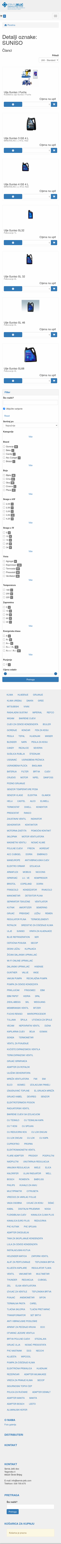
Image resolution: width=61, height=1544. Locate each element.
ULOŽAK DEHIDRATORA (18, 1072)
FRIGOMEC (30, 990)
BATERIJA (12, 771)
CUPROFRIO (13, 1143)
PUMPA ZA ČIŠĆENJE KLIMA (21, 1362)
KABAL (10, 1208)
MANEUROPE (13, 860)
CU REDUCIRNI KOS (17, 1131)
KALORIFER (13, 1173)
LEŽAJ (37, 913)
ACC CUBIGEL (14, 854)
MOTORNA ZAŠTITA (16, 830)
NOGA (48, 1208)
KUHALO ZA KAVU (28, 1185)
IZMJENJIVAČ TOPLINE (18, 1090)
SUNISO (21, 931)
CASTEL (21, 801)
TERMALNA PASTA (16, 1303)
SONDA (10, 1037)
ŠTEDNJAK (34, 753)
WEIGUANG (39, 1001)
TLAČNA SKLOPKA (16, 1309)
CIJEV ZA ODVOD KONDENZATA (22, 724)
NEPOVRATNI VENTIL (29, 1025)
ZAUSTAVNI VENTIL (16, 818)
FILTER (24, 771)
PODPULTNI (48, 1155)
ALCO (33, 801)
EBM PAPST (13, 996)
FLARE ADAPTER (15, 1155)
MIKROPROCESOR (36, 1013)
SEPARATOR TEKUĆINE (18, 901)
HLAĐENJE (23, 694)
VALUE (25, 972)
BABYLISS (39, 1179)
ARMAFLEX (12, 871)
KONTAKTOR (31, 824)
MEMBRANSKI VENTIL (18, 1007)
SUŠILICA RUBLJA (16, 753)
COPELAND (26, 883)
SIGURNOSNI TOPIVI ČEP (19, 1386)
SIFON (42, 1297)
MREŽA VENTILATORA (18, 1078)
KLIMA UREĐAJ (14, 700)
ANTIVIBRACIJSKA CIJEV (37, 860)
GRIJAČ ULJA (13, 1344)
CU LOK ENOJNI (39, 1131)
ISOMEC (21, 1084)
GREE (41, 700)
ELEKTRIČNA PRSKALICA (19, 1368)
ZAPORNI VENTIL (39, 1256)
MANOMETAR (13, 895)
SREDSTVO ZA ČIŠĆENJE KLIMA (37, 925)
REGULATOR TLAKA (41, 1267)
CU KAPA (43, 1137)
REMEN (49, 913)
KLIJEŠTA (11, 1356)
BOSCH (10, 1179)
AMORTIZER (25, 907)
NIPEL (36, 777)
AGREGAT (44, 848)
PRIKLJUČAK (13, 990)
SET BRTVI (35, 1315)
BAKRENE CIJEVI (27, 718)
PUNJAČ (11, 1297)
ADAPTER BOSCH (15, 1403)
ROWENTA (24, 1179)
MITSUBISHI (13, 706)
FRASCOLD (12, 889)
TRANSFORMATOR (16, 1315)
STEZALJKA (40, 1338)
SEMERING (41, 907)
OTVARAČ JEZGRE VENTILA (20, 1332)
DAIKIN (30, 700)
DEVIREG (31, 1096)
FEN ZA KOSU (42, 730)
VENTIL (10, 1273)
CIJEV (47, 771)
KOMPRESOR (40, 877)
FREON (31, 848)
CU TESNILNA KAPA (33, 1120)
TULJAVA (11, 1019)
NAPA (24, 741)
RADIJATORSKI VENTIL (18, 1108)
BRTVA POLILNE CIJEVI (18, 1338)
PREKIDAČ (24, 913)
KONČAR (26, 730)
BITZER (37, 1007)
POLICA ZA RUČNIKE (17, 1392)
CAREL (33, 1303)
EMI (44, 1078)
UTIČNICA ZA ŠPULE (42, 1019)
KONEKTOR (41, 806)
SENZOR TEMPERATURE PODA (22, 789)
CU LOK (31, 1137)
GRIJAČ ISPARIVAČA (17, 1061)
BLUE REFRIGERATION (18, 936)
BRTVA (36, 771)
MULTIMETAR (42, 1273)
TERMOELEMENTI (40, 919)
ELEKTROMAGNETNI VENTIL (21, 1149)
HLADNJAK (35, 736)
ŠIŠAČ (51, 1202)
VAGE (36, 972)
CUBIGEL (42, 1279)
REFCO (50, 712)
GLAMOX (46, 795)
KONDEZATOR (30, 889)
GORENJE (12, 730)
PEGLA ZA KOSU (39, 741)
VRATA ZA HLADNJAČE (40, 931)
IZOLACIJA (35, 866)
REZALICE (24, 747)
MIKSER (49, 736)
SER (36, 936)
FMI (35, 1078)
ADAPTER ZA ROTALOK (18, 1066)
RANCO (27, 812)
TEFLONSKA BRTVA (44, 1261)
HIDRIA (26, 996)
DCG (29, 1350)
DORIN (29, 854)
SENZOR (45, 1096)
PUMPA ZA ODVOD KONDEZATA (22, 984)
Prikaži (55, 55)
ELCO (9, 1084)
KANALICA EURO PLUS (18, 1220)
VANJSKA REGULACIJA (18, 1167)
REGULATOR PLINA (16, 919)
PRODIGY (33, 1155)
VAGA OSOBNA (14, 1202)
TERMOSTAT (13, 806)
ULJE (9, 931)
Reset (7, 415)
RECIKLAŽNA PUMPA (37, 978)
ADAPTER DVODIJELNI (18, 1232)
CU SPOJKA (27, 1126)
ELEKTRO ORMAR (16, 866)
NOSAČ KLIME (38, 842)
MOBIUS (27, 871)
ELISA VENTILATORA (26, 1285)
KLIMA (10, 694)
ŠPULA (23, 1019)
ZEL (9, 1285)
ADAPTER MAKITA (16, 1397)
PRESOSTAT (13, 812)
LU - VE (25, 877)
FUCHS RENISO (15, 1013)
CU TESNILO (13, 1120)
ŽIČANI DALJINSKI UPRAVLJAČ (22, 954)
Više (31, 436)
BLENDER (12, 741)
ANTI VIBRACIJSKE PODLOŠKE (22, 1321)
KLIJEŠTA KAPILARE (17, 1267)
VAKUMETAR (25, 1273)
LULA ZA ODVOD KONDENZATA (22, 1244)
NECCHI (40, 1350)
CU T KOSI (12, 1126)
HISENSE (38, 966)
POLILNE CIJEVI (15, 848)
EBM (42, 990)
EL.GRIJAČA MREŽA (44, 1090)
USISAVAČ (12, 759)
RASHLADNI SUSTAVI (17, 712)
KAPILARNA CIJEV (16, 1031)
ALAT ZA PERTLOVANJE (18, 1261)
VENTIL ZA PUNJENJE (18, 1043)
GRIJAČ (11, 913)
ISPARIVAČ (12, 877)
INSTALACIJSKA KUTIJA (18, 1250)
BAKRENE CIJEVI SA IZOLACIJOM (23, 1114)
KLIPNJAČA (30, 948)
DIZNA (48, 1025)
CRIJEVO (11, 777)
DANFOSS (48, 777)
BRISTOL (11, 883)
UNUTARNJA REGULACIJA (36, 1161)
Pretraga (31, 679)
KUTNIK (11, 907)
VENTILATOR (41, 901)
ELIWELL (44, 801)
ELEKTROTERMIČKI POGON (21, 1102)
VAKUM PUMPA (14, 978)
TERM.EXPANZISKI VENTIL (20, 1055)
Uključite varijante (14, 408)
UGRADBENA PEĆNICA (33, 759)
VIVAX (26, 706)
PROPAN (28, 1143)
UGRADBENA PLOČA (17, 765)
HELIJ (10, 801)
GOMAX (43, 1031)
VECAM (10, 1025)
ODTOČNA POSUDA (16, 942)
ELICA (48, 1167)
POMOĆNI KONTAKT (41, 830)
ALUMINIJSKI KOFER (17, 1409)
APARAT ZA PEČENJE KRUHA (21, 1326)
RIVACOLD (47, 889)
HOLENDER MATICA (17, 1256)
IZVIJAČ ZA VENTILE (17, 1291)
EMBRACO (42, 854)
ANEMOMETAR (27, 1297)
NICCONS (40, 871)
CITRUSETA (32, 1191)
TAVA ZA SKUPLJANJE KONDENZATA (25, 1238)
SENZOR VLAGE (15, 795)
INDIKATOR (36, 818)
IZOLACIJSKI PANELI (40, 1084)
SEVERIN (37, 747)
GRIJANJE (38, 694)
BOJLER (47, 724)
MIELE (37, 1167)
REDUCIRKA (40, 1220)
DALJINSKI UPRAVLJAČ (18, 966)
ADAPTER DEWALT (41, 1392)
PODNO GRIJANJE (16, 783)
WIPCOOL (26, 1356)
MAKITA (33, 1397)
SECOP (34, 942)
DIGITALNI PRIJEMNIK (29, 1208)
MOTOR (24, 777)
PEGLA (10, 736)
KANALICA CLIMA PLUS (42, 1214)
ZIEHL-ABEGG (14, 1001)
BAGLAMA (37, 765)
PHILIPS (11, 1185)
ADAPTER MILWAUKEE (35, 1374)
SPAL (37, 996)
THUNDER (12, 1279)
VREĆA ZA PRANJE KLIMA (20, 1380)
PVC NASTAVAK (14, 1350)
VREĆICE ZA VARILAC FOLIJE (21, 1196)
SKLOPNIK (12, 836)
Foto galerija (10, 1424)
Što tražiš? (8, 397)
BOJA (32, 1031)
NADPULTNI (13, 1161)
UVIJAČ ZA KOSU (35, 1202)
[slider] (5, 673)
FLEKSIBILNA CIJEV (16, 1214)
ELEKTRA (32, 795)
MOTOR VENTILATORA (33, 836)
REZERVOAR (13, 1374)
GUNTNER (12, 972)
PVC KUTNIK (13, 1226)
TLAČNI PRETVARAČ (40, 1309)
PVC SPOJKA (30, 1226)
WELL (48, 1173)
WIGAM (10, 718)
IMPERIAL (37, 712)
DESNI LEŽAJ (13, 948)
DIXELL (27, 806)
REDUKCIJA (27, 1279)
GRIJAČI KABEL (14, 1096)
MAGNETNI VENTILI (16, 842)
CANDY (10, 747)
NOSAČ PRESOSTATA (35, 1344)
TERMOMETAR (26, 1037)
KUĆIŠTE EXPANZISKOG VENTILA (23, 1049)
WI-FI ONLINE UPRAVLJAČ (20, 960)
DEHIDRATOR (13, 824)
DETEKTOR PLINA (34, 895)
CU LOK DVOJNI (14, 1137)
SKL (27, 1001)
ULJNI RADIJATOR (32, 1173)
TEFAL (22, 736)
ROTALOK (11, 925)
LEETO (32, 1403)
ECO (42, 1326)
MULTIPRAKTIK (14, 1191)
